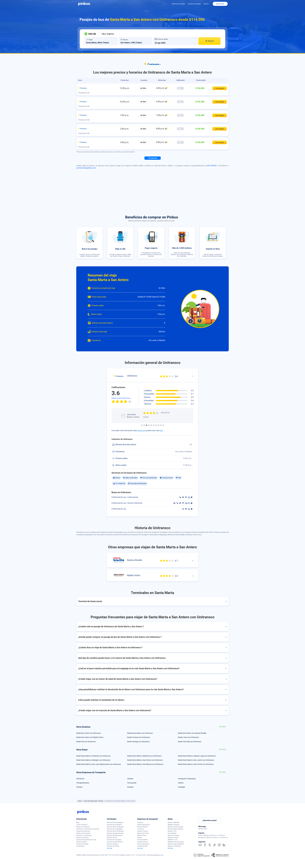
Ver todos (222, 726)
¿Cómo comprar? (81, 824)
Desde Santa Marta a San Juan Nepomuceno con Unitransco (98, 764)
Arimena (79, 787)
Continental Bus (142, 846)
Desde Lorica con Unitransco (188, 737)
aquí (161, 430)
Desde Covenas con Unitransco (138, 737)
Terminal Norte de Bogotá (115, 822)
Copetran (140, 822)
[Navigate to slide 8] (158, 425)
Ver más (109, 848)
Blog (77, 822)
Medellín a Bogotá (173, 824)
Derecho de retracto (82, 837)
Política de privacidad (83, 833)
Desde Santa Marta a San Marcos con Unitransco (145, 764)
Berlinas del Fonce (143, 833)
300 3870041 (212, 166)
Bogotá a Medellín (173, 822)
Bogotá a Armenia (173, 835)
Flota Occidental (142, 840)
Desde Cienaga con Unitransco (138, 742)
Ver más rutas (152, 158)
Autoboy (130, 787)
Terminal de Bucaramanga (115, 833)
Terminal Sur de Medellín (114, 829)
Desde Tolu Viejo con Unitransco (189, 742)
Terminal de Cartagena (114, 840)
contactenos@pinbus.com (86, 168)
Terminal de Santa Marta (115, 842)
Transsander (131, 783)
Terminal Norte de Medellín (115, 831)
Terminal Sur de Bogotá (114, 824)
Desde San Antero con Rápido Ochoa (89, 737)
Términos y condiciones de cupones (87, 829)
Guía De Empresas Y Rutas (94, 801)
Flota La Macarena (143, 844)
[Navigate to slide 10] (163, 425)
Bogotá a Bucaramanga (175, 827)
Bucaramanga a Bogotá (175, 829)
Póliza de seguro (81, 842)
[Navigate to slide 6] (153, 425)
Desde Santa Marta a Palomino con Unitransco (93, 756)
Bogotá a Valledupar (174, 846)
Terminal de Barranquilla (114, 835)
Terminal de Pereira (113, 846)
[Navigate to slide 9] (161, 425)
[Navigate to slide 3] (146, 425)
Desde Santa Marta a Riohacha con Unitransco (144, 756)
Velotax (180, 783)
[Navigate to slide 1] (142, 425)
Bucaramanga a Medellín (176, 844)
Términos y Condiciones (84, 835)
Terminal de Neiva (112, 844)
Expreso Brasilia (142, 827)
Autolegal (181, 787)
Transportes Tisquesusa (187, 779)
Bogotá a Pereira (173, 837)
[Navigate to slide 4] (149, 425)
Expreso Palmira (142, 831)
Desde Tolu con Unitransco (86, 742)
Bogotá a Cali (172, 831)
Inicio (80, 801)
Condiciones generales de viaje (86, 840)
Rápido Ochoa (141, 835)
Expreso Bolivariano (143, 824)
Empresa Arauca (142, 842)
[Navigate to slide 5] (151, 425)
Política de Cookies (82, 844)
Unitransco (141, 430)
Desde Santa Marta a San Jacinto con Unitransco (196, 760)
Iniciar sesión (220, 4)
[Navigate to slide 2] (144, 425)
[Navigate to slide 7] (156, 425)
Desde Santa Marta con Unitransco (140, 733)
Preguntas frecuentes (83, 831)
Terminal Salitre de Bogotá (115, 827)
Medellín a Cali (172, 840)
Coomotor (140, 829)
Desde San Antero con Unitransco (88, 733)
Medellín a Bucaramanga (176, 842)
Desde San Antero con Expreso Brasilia (192, 733)
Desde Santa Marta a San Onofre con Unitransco (196, 764)
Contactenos (80, 846)
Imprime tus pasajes (178, 4)
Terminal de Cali (112, 837)
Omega (139, 837)
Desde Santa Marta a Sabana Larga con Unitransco (197, 756)
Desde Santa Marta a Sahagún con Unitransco (93, 760)
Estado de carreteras (82, 827)
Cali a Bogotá (172, 833)
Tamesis (130, 779)
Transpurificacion (82, 783)
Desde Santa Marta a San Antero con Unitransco (145, 760)
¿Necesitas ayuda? (210, 820)
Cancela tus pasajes (194, 4)
